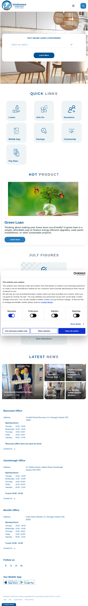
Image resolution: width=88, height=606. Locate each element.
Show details (75, 324)
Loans (16, 111)
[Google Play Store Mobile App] (27, 582)
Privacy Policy (29, 600)
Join (44, 111)
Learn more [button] (15, 240)
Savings (44, 133)
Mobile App (16, 133)
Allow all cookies (72, 331)
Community (72, 133)
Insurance (72, 111)
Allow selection (44, 331)
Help (4, 600)
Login (16, 154)
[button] (83, 6)
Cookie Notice (47, 302)
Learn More (44, 55)
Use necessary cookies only (16, 331)
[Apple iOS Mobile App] (11, 582)
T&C (10, 600)
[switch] (33, 315)
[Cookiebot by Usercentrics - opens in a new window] (75, 274)
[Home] (35, 6)
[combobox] (42, 45)
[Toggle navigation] (73, 6)
